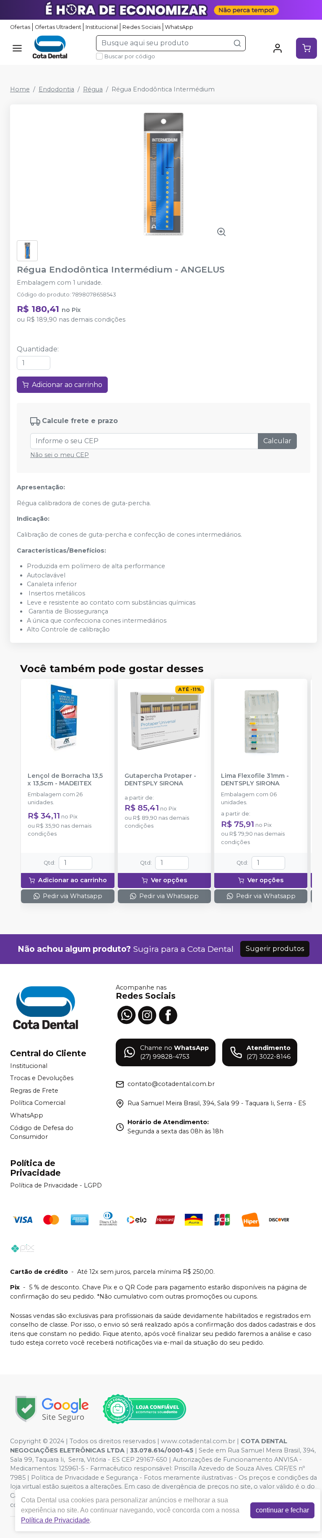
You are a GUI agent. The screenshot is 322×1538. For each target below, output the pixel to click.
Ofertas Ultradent (58, 27)
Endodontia (56, 89)
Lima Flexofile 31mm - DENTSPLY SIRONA (255, 779)
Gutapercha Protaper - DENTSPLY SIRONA (160, 779)
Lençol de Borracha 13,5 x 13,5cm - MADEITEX (65, 779)
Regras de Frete (34, 1090)
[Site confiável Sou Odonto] (144, 1409)
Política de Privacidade (55, 1520)
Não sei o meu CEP (59, 455)
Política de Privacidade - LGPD (56, 1185)
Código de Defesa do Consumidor (41, 1132)
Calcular (277, 441)
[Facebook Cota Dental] (168, 1014)
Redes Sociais (141, 27)
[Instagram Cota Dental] (147, 1014)
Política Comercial (37, 1103)
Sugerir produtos (275, 949)
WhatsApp (179, 27)
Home (20, 89)
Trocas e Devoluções (41, 1078)
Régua (93, 89)
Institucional (102, 27)
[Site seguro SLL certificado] (52, 1409)
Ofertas (20, 27)
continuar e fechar (282, 1510)
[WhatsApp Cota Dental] (126, 1014)
